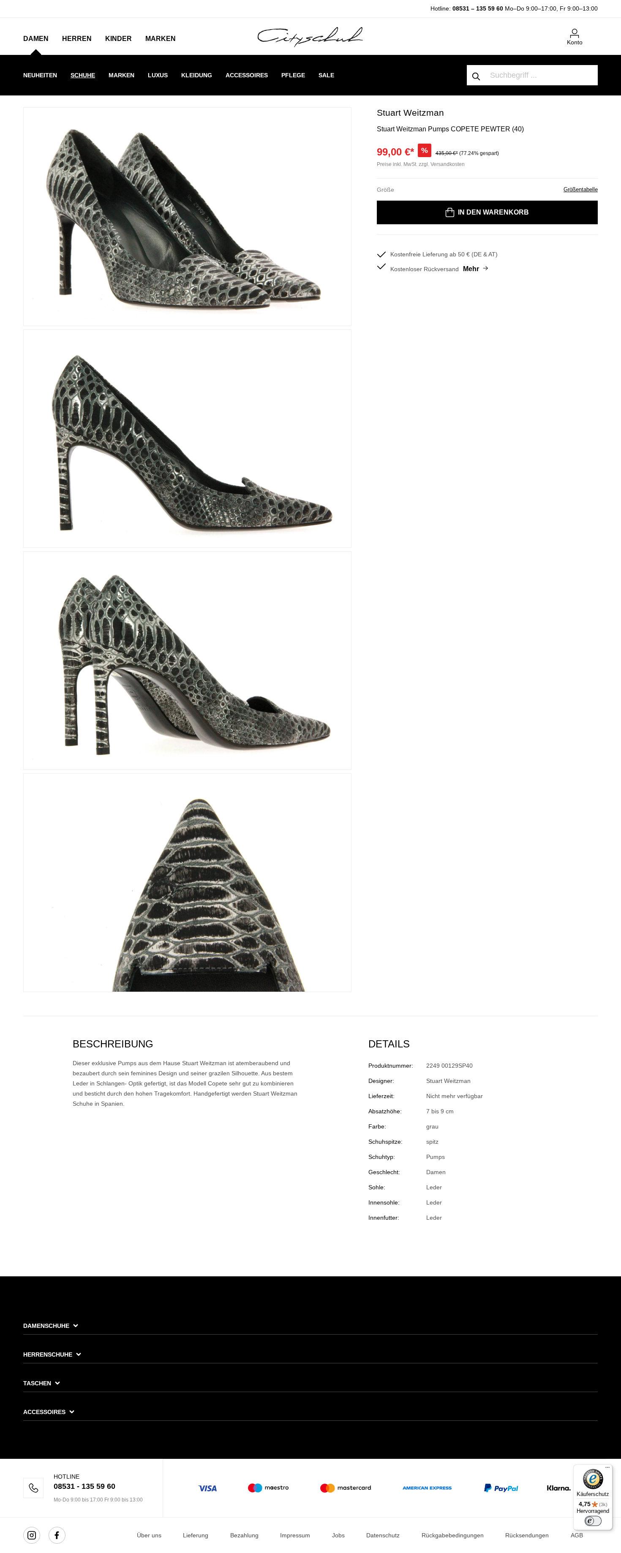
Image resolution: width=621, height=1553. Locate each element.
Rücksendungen (527, 1535)
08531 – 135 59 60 (477, 8)
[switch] (593, 1521)
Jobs (338, 1535)
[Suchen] (476, 75)
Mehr (471, 268)
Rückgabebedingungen (453, 1535)
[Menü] (607, 1469)
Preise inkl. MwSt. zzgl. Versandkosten (421, 164)
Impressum (295, 1535)
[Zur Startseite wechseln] (310, 36)
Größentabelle (581, 189)
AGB (577, 1535)
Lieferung (195, 1535)
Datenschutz (383, 1535)
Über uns (149, 1535)
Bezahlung (244, 1535)
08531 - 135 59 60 (84, 1486)
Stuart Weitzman (410, 112)
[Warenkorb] (593, 30)
